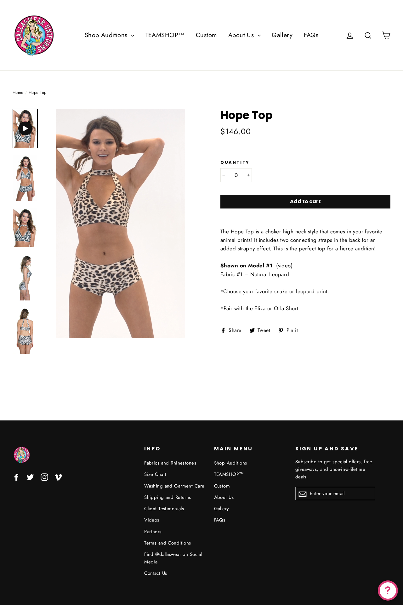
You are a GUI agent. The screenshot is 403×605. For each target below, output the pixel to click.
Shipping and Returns (167, 497)
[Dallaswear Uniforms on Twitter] (30, 476)
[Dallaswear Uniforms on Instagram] (44, 476)
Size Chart (155, 474)
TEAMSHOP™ (165, 35)
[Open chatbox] (388, 590)
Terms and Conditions (167, 542)
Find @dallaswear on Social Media (173, 558)
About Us (242, 35)
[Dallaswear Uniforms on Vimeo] (58, 476)
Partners (152, 531)
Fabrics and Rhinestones (170, 462)
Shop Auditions (107, 35)
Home (18, 92)
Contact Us (155, 573)
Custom (206, 35)
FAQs (311, 35)
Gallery (282, 35)
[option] (120, 223)
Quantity (235, 162)
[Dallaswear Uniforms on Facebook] (16, 476)
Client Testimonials (164, 508)
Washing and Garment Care (174, 485)
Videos (151, 520)
